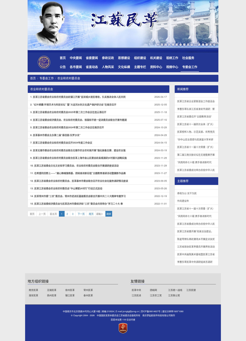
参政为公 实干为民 (187, 193)
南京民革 (33, 290)
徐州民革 (70, 290)
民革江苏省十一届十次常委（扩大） (196, 147)
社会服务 (188, 58)
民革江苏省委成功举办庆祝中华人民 (196, 170)
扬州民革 (51, 295)
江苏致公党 (174, 295)
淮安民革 (33, 295)
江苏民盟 (191, 290)
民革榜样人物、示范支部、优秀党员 (196, 131)
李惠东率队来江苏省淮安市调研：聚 (196, 108)
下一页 (81, 213)
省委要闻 (92, 58)
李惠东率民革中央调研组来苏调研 (194, 261)
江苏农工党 (156, 295)
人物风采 (108, 67)
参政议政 (108, 58)
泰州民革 (88, 295)
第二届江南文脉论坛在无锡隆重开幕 (196, 154)
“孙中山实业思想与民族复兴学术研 (195, 139)
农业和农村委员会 (68, 78)
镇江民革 (70, 295)
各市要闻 (76, 67)
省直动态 (92, 67)
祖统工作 (172, 58)
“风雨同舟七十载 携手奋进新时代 (194, 162)
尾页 (91, 213)
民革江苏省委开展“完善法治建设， (195, 231)
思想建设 (124, 58)
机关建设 (156, 58)
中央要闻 (76, 58)
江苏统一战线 (175, 290)
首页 (63, 58)
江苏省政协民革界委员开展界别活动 (196, 246)
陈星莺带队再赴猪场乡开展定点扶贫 (196, 239)
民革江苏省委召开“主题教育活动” (194, 116)
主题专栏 (140, 67)
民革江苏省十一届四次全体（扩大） (196, 124)
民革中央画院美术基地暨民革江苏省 (196, 254)
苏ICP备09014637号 (151, 311)
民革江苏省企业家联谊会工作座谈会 (196, 101)
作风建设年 (183, 200)
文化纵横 (124, 67)
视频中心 (172, 67)
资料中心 (156, 67)
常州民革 (88, 290)
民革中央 (136, 290)
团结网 (153, 290)
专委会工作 (189, 67)
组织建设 (140, 58)
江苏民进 (136, 295)
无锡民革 (51, 290)
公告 (63, 67)
